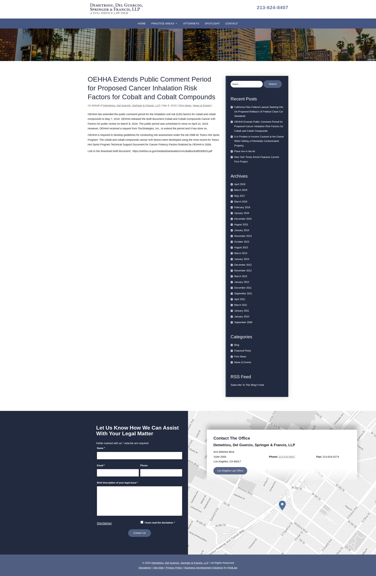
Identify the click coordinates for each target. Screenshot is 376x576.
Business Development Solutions (203, 567)
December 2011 (242, 287)
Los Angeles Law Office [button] (230, 470)
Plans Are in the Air (244, 151)
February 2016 (242, 207)
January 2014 (241, 230)
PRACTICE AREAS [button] (162, 23)
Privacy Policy (174, 567)
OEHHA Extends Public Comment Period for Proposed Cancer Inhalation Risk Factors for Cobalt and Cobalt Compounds (258, 126)
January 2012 (241, 282)
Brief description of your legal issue (117, 482)
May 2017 (239, 195)
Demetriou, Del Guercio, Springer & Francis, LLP (131, 105)
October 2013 (241, 241)
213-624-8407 (272, 7)
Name (101, 448)
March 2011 (240, 305)
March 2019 (240, 190)
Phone (144, 465)
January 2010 (241, 316)
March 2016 (240, 201)
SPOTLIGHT (212, 23)
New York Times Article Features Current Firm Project (256, 159)
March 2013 (240, 253)
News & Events (202, 105)
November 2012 (243, 270)
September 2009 (243, 322)
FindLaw (232, 567)
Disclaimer (104, 523)
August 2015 (241, 224)
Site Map (158, 567)
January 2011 (241, 310)
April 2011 (239, 299)
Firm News (185, 105)
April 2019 (239, 184)
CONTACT (231, 23)
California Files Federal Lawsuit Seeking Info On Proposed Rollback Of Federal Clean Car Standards (258, 111)
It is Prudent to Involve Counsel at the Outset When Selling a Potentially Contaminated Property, (259, 141)
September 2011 (243, 293)
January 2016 (241, 213)
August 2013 (241, 247)
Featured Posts (242, 350)
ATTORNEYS (191, 23)
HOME (142, 23)
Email (101, 465)
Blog (236, 345)
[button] (373, 555)
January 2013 (241, 259)
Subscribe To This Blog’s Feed (247, 385)
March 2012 (240, 276)
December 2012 (243, 264)
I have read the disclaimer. (160, 522)
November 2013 (243, 236)
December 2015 (243, 218)
